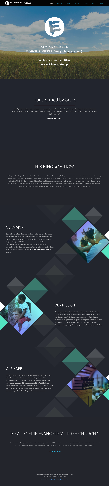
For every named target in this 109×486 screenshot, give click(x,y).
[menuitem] (51, 3)
